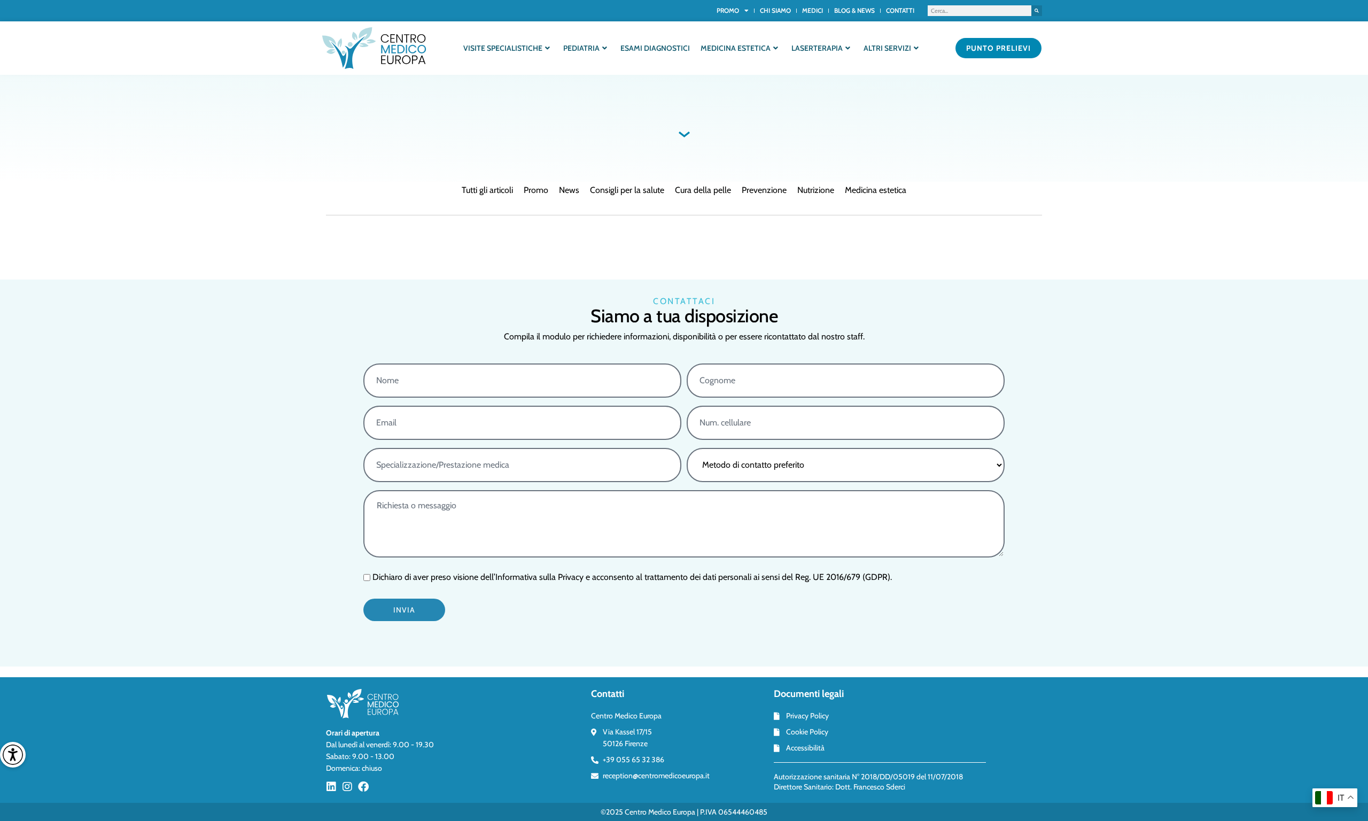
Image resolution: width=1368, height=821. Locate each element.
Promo (728, 10)
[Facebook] (363, 786)
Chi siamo (775, 10)
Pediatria (581, 48)
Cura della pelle (703, 190)
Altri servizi (887, 48)
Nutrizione (815, 190)
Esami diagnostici (655, 48)
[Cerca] (1036, 10)
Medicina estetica (736, 48)
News (569, 190)
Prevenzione (764, 190)
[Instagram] (347, 786)
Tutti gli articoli (487, 190)
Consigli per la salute (627, 190)
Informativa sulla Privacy (539, 577)
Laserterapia (817, 48)
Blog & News (854, 10)
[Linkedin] (331, 786)
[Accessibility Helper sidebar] (13, 755)
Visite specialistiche (502, 48)
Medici (812, 10)
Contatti (900, 10)
